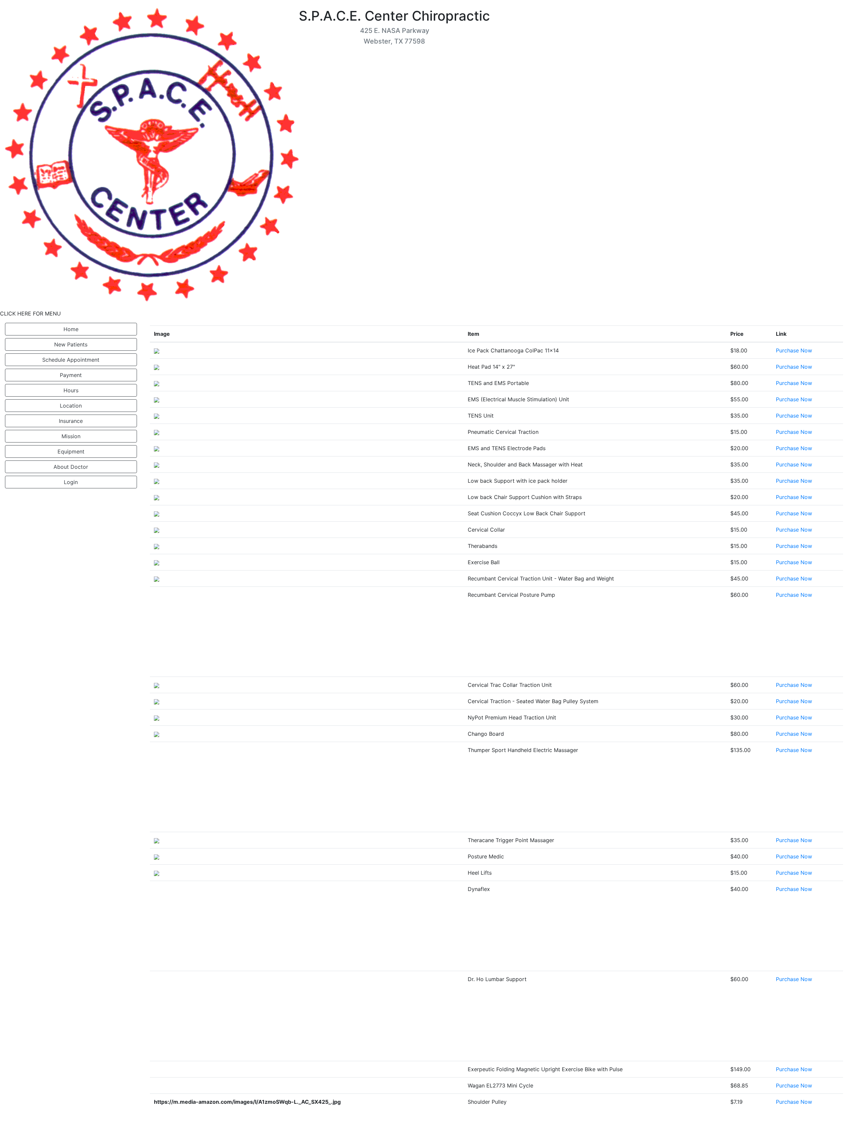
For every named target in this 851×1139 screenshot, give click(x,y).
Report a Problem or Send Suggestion (795, 1129)
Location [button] (71, 405)
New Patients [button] (70, 344)
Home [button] (70, 329)
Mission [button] (70, 436)
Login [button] (71, 482)
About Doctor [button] (71, 466)
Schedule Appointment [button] (70, 359)
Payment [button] (71, 375)
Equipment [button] (71, 451)
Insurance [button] (71, 421)
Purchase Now (794, 350)
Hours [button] (70, 390)
